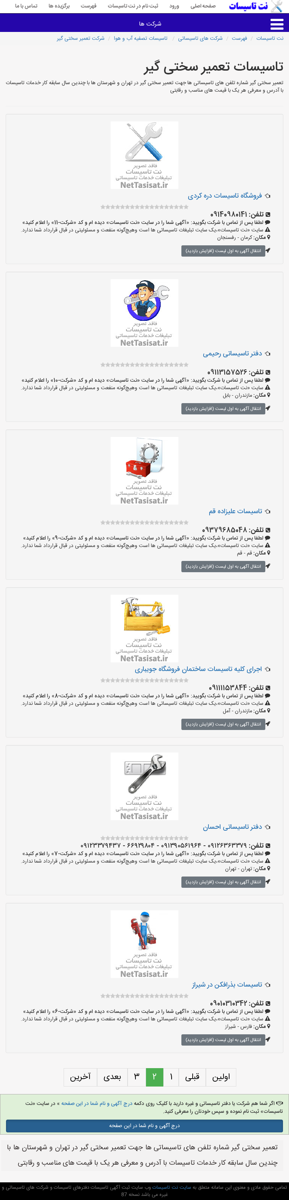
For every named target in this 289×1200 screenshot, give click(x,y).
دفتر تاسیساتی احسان (232, 827)
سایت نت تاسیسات (171, 1187)
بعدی (112, 1077)
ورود (174, 6)
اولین (221, 1077)
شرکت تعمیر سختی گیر (81, 38)
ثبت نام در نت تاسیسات (133, 6)
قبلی (192, 1077)
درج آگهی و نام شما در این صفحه (96, 1103)
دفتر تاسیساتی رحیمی (232, 354)
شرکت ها (150, 24)
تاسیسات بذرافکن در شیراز (227, 985)
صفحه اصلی (203, 6)
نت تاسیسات (269, 38)
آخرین (80, 1077)
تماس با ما (26, 6)
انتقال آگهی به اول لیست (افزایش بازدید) (223, 251)
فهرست (89, 6)
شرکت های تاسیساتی (200, 38)
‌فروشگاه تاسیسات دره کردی (225, 196)
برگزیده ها (59, 6)
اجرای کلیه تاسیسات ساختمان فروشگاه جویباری (198, 669)
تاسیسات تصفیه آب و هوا (141, 38)
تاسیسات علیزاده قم (235, 511)
